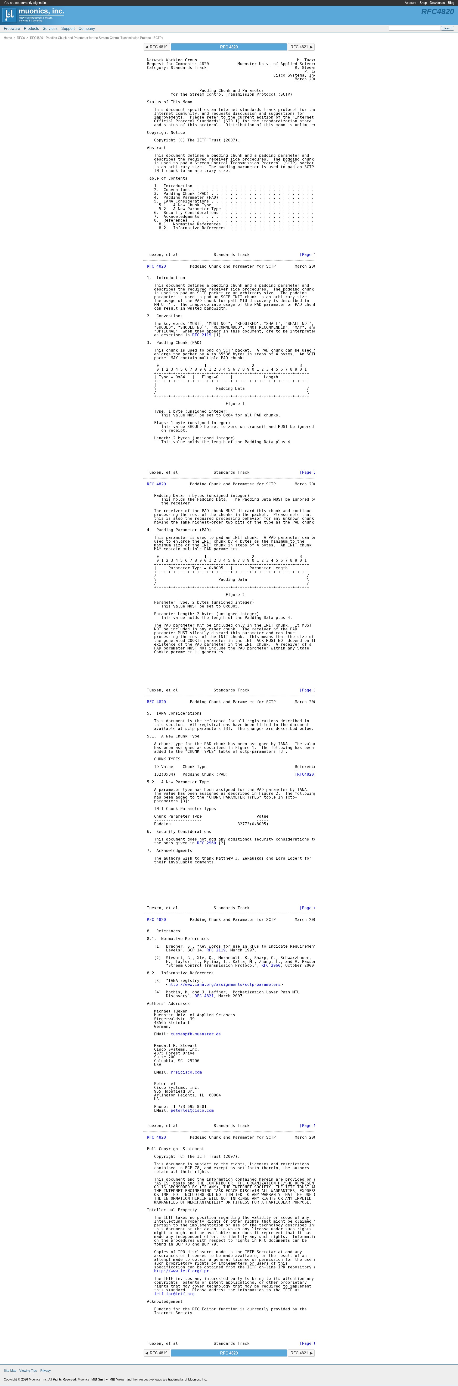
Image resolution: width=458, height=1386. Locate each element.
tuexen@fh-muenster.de (196, 1034)
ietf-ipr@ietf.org (174, 1294)
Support (68, 28)
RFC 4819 (158, 47)
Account (410, 3)
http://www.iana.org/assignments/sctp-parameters (224, 984)
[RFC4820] (305, 774)
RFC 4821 (299, 47)
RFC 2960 (206, 843)
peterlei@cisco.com (192, 1110)
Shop (423, 3)
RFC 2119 (201, 335)
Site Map (10, 1370)
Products (31, 28)
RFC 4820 (156, 266)
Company (86, 28)
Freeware (12, 28)
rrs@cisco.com (186, 1072)
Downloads (437, 3)
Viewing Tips (28, 1370)
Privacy (45, 1370)
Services (50, 28)
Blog (451, 3)
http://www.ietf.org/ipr (181, 1271)
